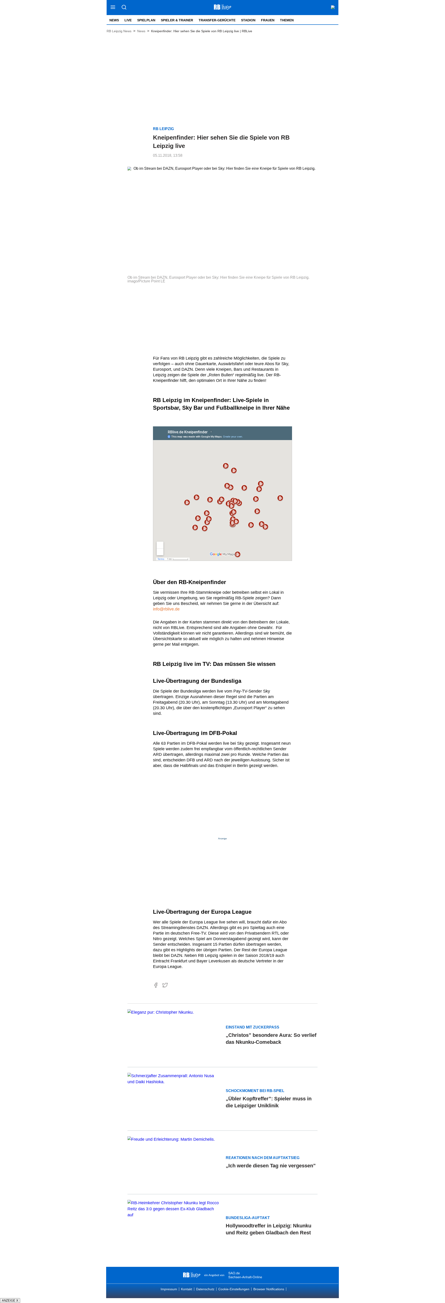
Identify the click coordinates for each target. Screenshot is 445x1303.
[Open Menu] (113, 7)
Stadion (248, 20)
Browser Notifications (268, 1289)
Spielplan (146, 20)
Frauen (267, 20)
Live (128, 20)
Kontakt (186, 1289)
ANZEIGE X (10, 1300)
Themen (287, 20)
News (114, 20)
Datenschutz (205, 1289)
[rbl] (191, 1275)
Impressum (169, 1289)
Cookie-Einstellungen (233, 1289)
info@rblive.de (166, 609)
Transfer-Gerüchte (217, 20)
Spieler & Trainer (177, 20)
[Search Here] (124, 7)
